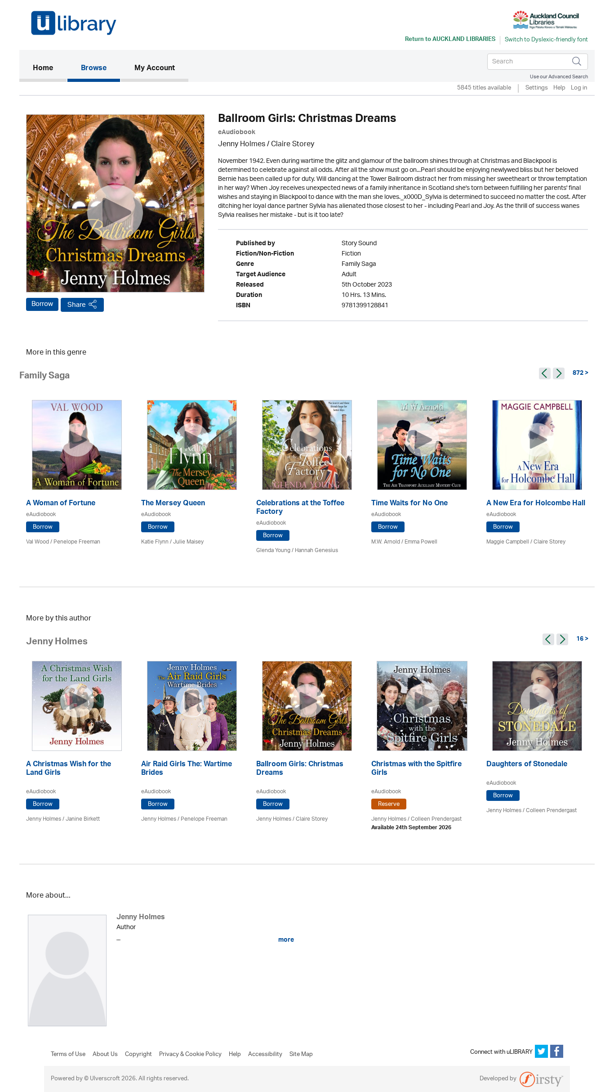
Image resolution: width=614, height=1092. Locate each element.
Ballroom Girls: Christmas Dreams (299, 769)
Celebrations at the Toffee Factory (300, 508)
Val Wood (37, 542)
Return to (450, 40)
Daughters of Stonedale (526, 765)
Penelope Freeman (76, 542)
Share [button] (76, 304)
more (285, 940)
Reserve (389, 804)
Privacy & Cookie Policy (190, 1054)
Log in (579, 88)
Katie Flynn (155, 542)
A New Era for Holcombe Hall (535, 504)
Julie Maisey (188, 542)
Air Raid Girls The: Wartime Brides (186, 769)
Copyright (138, 1054)
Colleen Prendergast (436, 819)
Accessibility (265, 1054)
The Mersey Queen (173, 504)
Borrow (42, 304)
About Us (105, 1054)
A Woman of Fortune (60, 504)
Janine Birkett (83, 819)
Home (50, 68)
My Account (154, 69)
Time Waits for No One (409, 504)
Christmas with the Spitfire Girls (416, 769)
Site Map (301, 1054)
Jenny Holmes (241, 144)
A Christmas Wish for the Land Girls (68, 769)
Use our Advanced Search (559, 76)
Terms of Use (68, 1054)
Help (559, 88)
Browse (94, 69)
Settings (536, 88)
